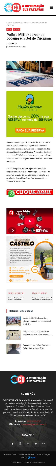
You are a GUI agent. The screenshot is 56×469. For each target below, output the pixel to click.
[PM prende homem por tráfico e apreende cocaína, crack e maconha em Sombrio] (13, 335)
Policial (17, 29)
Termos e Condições (43, 455)
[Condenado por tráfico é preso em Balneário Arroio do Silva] (13, 349)
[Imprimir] (43, 54)
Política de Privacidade (26, 455)
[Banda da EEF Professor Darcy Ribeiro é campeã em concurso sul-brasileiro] (13, 321)
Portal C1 (13, 44)
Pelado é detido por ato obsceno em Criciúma (15, 298)
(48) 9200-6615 (34, 421)
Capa (8, 22)
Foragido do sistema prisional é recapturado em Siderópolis (42, 298)
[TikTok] (28, 444)
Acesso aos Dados (10, 455)
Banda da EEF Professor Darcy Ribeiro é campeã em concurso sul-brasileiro (37, 321)
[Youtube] (43, 444)
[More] (50, 54)
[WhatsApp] (37, 54)
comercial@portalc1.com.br (34, 424)
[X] (30, 54)
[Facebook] (23, 54)
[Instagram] (20, 444)
